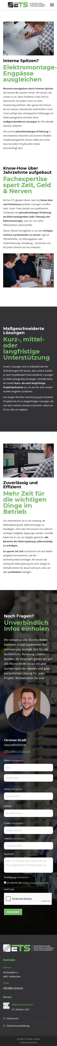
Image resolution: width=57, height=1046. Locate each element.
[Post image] (6, 1006)
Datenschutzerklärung (34, 882)
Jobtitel (7, 806)
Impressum (12, 1018)
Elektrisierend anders (22, 1004)
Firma (13, 789)
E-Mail (13, 823)
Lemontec (32, 1042)
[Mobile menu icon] (52, 5)
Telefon (14, 838)
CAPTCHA (9, 889)
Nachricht (9, 854)
